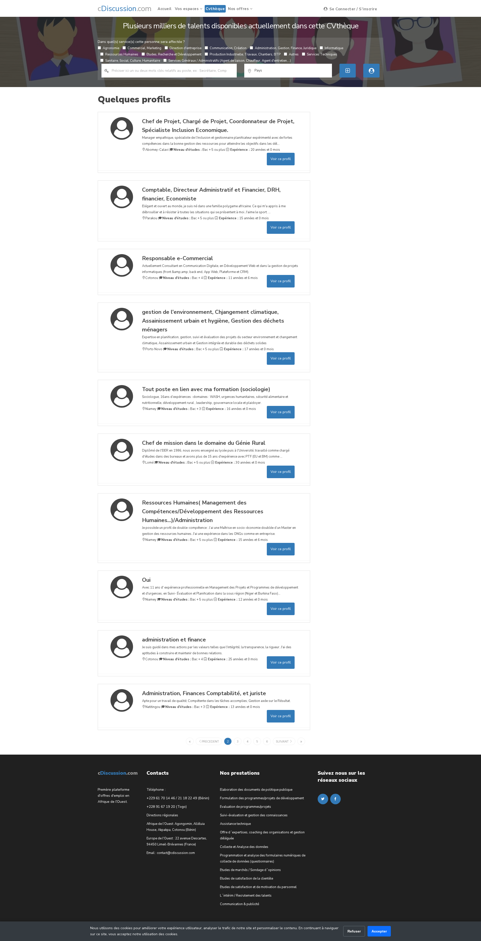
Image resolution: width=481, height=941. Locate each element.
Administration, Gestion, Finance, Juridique (285, 48)
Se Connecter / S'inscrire (352, 9)
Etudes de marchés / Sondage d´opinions (250, 870)
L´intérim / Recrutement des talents (246, 895)
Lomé (149, 462)
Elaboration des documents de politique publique (256, 789)
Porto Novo (153, 349)
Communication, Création (228, 48)
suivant (282, 742)
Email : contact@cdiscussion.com (171, 853)
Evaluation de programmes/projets (245, 807)
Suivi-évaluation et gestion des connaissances (254, 815)
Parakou (151, 218)
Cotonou (151, 278)
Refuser (354, 931)
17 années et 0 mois (248, 349)
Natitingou (152, 707)
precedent (210, 742)
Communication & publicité (239, 904)
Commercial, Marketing (144, 48)
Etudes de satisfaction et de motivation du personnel (258, 887)
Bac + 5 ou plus (199, 150)
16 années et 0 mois (230, 409)
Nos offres (239, 8)
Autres (294, 54)
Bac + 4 (183, 278)
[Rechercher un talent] (371, 71)
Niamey (150, 409)
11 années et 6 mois (232, 278)
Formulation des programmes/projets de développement (262, 798)
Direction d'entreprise (185, 48)
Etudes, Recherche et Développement (174, 54)
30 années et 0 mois (239, 462)
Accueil (165, 8)
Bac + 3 (181, 409)
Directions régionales (162, 815)
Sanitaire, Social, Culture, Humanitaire (132, 60)
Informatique (334, 48)
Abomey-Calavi (157, 150)
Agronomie (111, 48)
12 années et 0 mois (242, 599)
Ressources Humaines (121, 54)
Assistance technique (235, 824)
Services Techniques (322, 54)
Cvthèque (215, 8)
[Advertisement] (355, 187)
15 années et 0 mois (243, 218)
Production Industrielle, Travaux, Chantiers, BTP (245, 54)
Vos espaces (187, 8)
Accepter (379, 931)
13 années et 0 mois (234, 707)
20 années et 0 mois (254, 150)
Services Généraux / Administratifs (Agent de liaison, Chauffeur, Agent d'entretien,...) (229, 60)
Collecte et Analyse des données (244, 847)
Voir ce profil (281, 159)
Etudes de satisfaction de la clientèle (246, 878)
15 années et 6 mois (242, 540)
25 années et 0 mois (232, 659)
